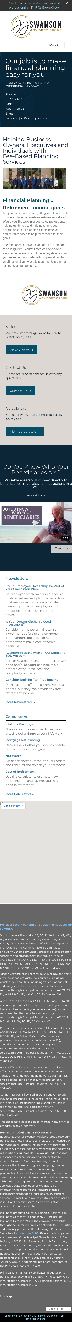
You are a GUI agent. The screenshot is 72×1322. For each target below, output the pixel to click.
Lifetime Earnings (19, 724)
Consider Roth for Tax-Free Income (32, 679)
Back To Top (56, 1308)
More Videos (36, 495)
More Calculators (20, 794)
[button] (56, 45)
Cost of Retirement (20, 771)
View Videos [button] (20, 350)
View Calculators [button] (23, 431)
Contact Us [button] (19, 391)
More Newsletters (20, 702)
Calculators (16, 717)
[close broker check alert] (66, 3)
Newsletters (17, 578)
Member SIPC (29, 1233)
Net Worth (13, 756)
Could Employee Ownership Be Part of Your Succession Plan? (35, 587)
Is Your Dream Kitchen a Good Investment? (28, 623)
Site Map (6, 1296)
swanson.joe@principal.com (26, 118)
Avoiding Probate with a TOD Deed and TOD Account (36, 654)
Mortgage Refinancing (23, 740)
